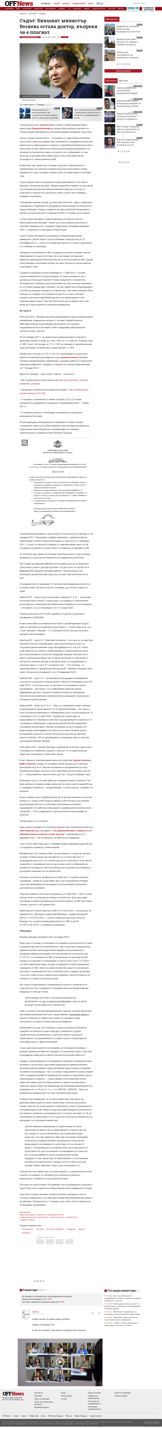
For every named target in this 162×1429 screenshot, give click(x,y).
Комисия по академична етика (50, 1215)
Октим (109, 1296)
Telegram (25, 1233)
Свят (18, 8)
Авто (90, 3)
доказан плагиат (69, 357)
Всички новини (123, 71)
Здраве (87, 8)
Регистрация (66, 1396)
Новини (23, 14)
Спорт (56, 3)
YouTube (39, 1229)
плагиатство (46, 125)
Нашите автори (98, 8)
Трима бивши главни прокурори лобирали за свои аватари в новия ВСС (128, 104)
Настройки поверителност (94, 1408)
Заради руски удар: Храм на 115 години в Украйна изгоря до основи (127, 43)
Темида (61, 8)
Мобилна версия (41, 1407)
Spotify (81, 1229)
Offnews (45, 3)
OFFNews (7, 1416)
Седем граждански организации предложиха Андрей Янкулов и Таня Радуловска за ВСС (126, 93)
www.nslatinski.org (29, 830)
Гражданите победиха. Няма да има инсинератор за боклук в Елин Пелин (128, 30)
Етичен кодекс (121, 1396)
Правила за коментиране (93, 1397)
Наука (66, 3)
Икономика (50, 8)
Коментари (30, 1290)
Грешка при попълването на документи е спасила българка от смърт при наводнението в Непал (128, 57)
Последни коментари (122, 1290)
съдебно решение (27, 1220)
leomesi (109, 1323)
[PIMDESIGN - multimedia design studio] (150, 1423)
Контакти (38, 1393)
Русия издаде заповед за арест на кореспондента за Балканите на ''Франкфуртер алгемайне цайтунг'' (122, 1306)
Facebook (50, 1229)
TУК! (49, 1299)
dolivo (35, 1311)
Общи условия (94, 1393)
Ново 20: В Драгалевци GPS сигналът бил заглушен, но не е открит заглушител (127, 143)
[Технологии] (100, 4)
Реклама (38, 1396)
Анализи (77, 8)
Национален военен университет (34, 1217)
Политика (27, 8)
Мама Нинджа (81, 1416)
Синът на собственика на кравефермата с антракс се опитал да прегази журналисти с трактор (122, 1298)
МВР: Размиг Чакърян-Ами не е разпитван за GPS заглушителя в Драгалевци (128, 130)
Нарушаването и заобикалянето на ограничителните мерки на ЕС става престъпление (45, 114)
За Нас (64, 1399)
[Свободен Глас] (133, 9)
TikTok (59, 1229)
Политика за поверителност (94, 1402)
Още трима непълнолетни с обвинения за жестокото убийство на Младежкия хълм (87, 114)
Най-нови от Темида (33, 104)
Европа (121, 8)
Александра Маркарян (30, 37)
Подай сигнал (96, 1416)
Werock (69, 1416)
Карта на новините (123, 1393)
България (9, 8)
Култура (111, 8)
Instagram (71, 1229)
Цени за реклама (41, 1399)
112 (69, 8)
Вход (63, 1393)
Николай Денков (57, 1217)
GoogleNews (27, 1229)
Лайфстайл (78, 3)
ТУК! (62, 1302)
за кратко (30, 763)
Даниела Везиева (41, 128)
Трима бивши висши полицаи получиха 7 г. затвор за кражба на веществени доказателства (128, 118)
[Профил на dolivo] (26, 1317)
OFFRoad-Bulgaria (55, 1416)
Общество (38, 8)
